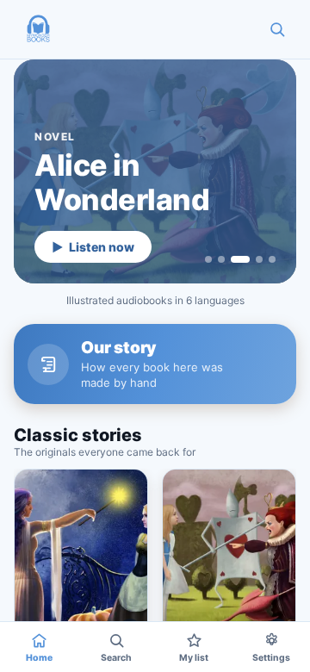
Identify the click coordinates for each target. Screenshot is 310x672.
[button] (38, 29)
